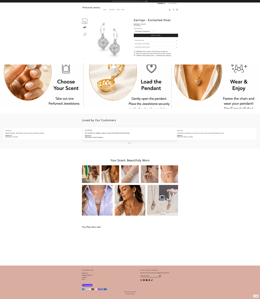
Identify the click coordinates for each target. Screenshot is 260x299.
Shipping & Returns (142, 43)
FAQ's (83, 279)
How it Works (112, 9)
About (123, 9)
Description (139, 40)
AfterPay (84, 277)
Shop (104, 9)
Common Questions (142, 47)
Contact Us (85, 273)
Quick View (93, 253)
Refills (118, 9)
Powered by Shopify (130, 293)
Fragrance (138, 28)
